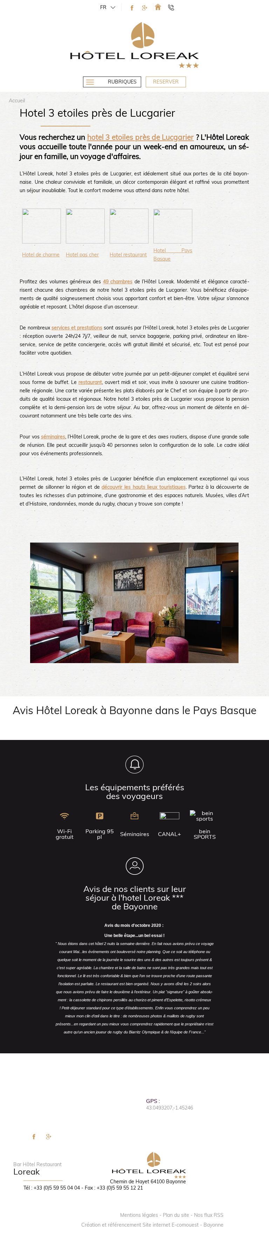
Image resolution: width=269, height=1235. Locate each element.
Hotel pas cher (82, 255)
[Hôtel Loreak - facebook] (132, 7)
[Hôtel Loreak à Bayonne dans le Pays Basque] (158, 6)
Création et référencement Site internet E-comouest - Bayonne (152, 1225)
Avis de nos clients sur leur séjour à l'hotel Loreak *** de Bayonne (134, 897)
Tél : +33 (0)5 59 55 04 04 (51, 1188)
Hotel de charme (41, 255)
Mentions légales (139, 1215)
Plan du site (176, 1215)
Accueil (17, 100)
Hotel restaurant (128, 255)
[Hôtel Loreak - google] (145, 7)
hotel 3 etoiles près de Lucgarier (140, 136)
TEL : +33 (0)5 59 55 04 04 (174, 7)
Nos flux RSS (208, 1215)
